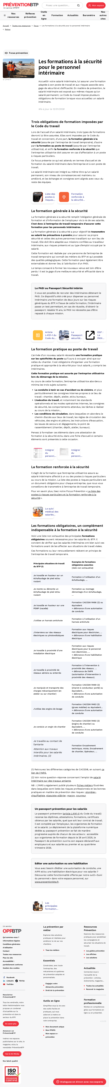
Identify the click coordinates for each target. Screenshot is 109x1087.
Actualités (89, 968)
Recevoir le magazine (95, 989)
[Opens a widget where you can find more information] (79, 1082)
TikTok (22, 981)
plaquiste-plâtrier (56, 795)
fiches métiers (85, 785)
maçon (71, 795)
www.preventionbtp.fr (47, 882)
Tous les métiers (52, 950)
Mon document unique (55, 1027)
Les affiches (91, 954)
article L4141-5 (71, 813)
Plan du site (8, 958)
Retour (8, 29)
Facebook (10, 977)
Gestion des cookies (11, 968)
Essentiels (49, 960)
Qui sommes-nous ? (11, 937)
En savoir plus (10, 1023)
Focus (36, 26)
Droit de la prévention (55, 990)
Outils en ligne (51, 1000)
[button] (96, 5)
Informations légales (11, 941)
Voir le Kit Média (12, 1054)
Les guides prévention (95, 951)
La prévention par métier (53, 928)
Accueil (6, 26)
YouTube (10, 984)
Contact (6, 951)
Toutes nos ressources (21, 26)
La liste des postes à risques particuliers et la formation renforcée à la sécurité (65, 494)
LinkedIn (10, 981)
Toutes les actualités (94, 986)
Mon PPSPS (50, 1030)
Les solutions (91, 958)
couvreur (81, 795)
